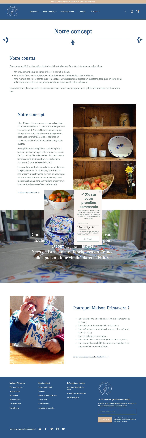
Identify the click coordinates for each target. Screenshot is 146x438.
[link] (33, 11)
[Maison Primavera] (12, 11)
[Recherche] (125, 11)
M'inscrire (105, 419)
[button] (125, 11)
